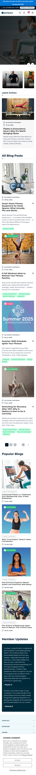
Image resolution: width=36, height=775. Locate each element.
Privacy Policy (27, 755)
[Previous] (28, 64)
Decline (17, 765)
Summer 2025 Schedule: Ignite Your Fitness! (14, 342)
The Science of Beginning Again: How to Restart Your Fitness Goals (17, 626)
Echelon (6, 726)
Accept (17, 760)
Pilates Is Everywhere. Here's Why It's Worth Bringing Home (14, 131)
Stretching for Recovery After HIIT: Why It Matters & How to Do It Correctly (14, 410)
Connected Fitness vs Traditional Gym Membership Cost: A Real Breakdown (16, 496)
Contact (6, 720)
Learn (4, 732)
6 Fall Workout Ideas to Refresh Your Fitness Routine (14, 275)
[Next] (32, 64)
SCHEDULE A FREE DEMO (27, 7)
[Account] (24, 13)
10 (23, 445)
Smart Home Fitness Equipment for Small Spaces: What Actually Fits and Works (13, 207)
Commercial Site (18, 4)
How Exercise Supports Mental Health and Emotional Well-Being (16, 583)
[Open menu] (32, 13)
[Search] (20, 13)
